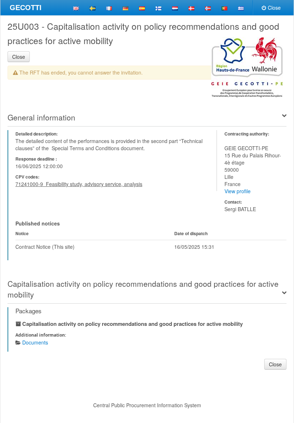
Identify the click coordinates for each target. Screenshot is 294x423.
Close (274, 7)
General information (41, 117)
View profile (237, 191)
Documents (35, 342)
